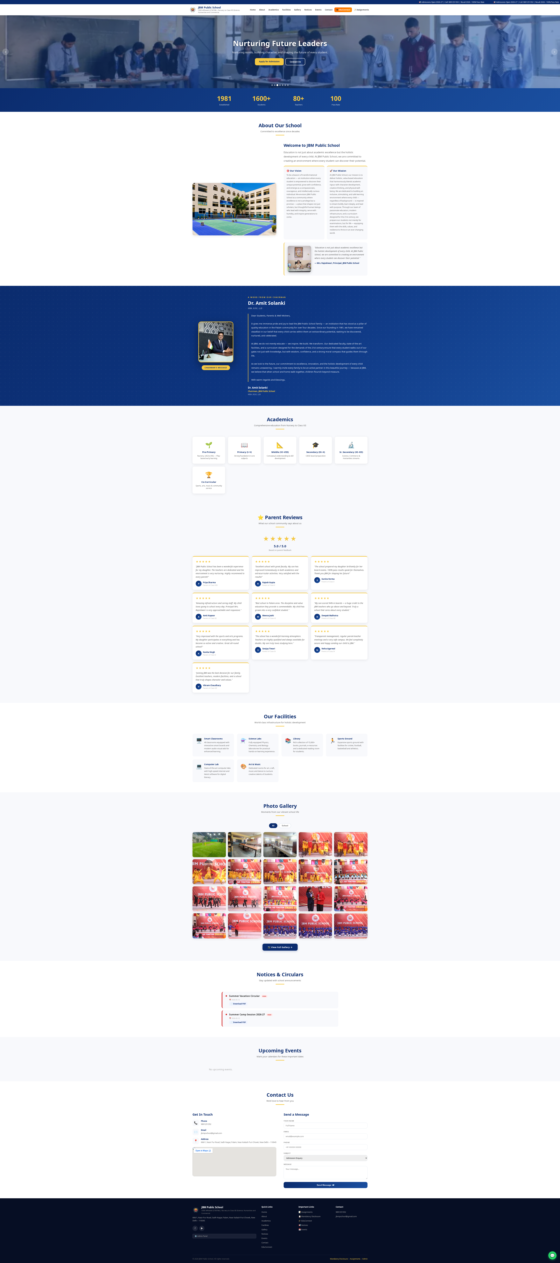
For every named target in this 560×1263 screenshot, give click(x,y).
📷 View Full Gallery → (280, 947)
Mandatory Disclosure (339, 1259)
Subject (287, 1153)
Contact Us (295, 61)
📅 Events (303, 1229)
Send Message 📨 (325, 1185)
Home (253, 9)
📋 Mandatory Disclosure (309, 1216)
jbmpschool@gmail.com (346, 1216)
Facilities (286, 9)
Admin (365, 1259)
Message (288, 1164)
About (262, 9)
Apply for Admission (269, 61)
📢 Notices (303, 1225)
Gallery (297, 9)
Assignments (355, 1259)
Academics (273, 9)
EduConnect (266, 1247)
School (285, 826)
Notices (308, 9)
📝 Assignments (361, 9)
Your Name (289, 1121)
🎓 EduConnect (343, 9)
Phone (287, 1142)
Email (286, 1132)
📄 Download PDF (238, 1004)
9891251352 (341, 1212)
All (273, 826)
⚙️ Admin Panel (201, 1236)
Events (318, 9)
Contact (328, 9)
